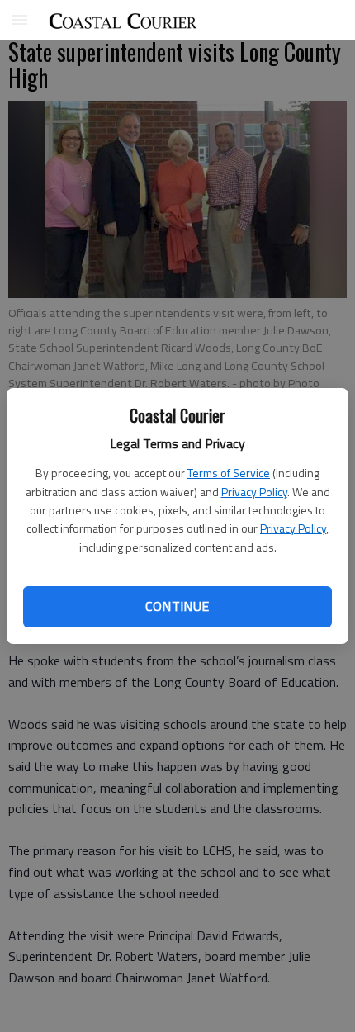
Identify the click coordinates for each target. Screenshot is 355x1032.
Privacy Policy (254, 491)
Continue (177, 606)
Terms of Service (228, 472)
